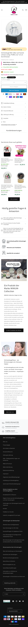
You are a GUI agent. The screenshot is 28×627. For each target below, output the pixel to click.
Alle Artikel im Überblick (9, 448)
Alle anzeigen (14, 199)
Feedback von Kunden (8, 512)
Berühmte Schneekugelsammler (11, 558)
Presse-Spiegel (6, 445)
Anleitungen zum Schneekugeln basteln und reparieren (13, 504)
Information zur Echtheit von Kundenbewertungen (10, 572)
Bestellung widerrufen (10, 583)
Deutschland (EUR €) (13, 611)
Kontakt (5, 508)
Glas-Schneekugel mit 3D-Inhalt (10, 528)
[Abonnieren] (23, 594)
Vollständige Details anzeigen (8, 124)
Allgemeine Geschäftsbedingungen (11, 477)
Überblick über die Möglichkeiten (11, 524)
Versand (8, 79)
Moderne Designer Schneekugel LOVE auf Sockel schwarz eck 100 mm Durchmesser (7, 160)
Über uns (5, 441)
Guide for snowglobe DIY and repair (11, 515)
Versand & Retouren (8, 451)
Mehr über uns (10, 412)
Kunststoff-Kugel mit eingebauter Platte (12, 531)
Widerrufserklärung (7, 467)
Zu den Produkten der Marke (13, 330)
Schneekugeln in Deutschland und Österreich (14, 576)
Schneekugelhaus (15, 624)
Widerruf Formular (7, 463)
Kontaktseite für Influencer (9, 494)
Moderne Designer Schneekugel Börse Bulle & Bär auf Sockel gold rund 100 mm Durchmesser (20, 186)
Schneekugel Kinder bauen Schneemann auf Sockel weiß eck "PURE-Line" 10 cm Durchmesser (7, 186)
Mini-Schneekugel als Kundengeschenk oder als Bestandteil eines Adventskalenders (13, 540)
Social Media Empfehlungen (9, 568)
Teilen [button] (4, 122)
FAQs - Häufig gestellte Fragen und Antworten (11, 459)
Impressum (5, 473)
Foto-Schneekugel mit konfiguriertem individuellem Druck (12, 535)
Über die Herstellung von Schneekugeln (12, 551)
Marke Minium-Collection (9, 561)
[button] (2, 10)
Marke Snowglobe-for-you (9, 564)
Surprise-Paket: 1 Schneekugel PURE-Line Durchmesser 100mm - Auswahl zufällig (19, 160)
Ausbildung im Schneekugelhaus (11, 480)
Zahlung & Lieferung (8, 455)
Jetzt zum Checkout (14, 90)
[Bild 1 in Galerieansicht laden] (14, 32)
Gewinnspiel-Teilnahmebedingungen (12, 484)
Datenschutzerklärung (8, 470)
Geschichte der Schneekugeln (10, 554)
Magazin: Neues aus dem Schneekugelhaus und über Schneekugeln (13, 499)
